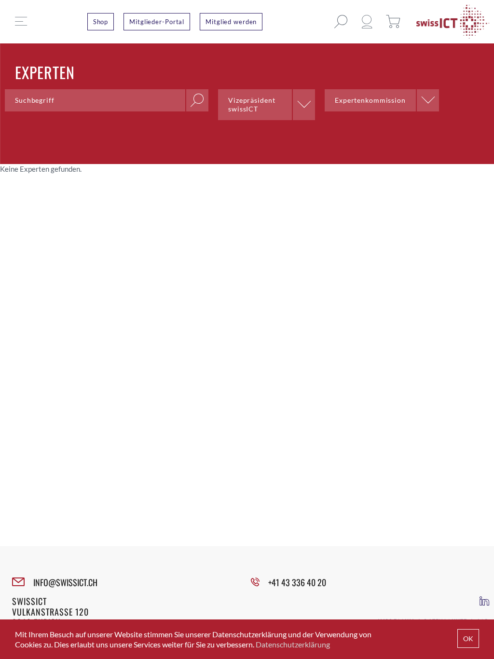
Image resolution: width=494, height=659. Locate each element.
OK (468, 638)
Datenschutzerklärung (293, 644)
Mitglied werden (231, 22)
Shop (101, 22)
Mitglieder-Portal (156, 22)
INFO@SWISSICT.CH (65, 582)
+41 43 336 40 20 (297, 582)
